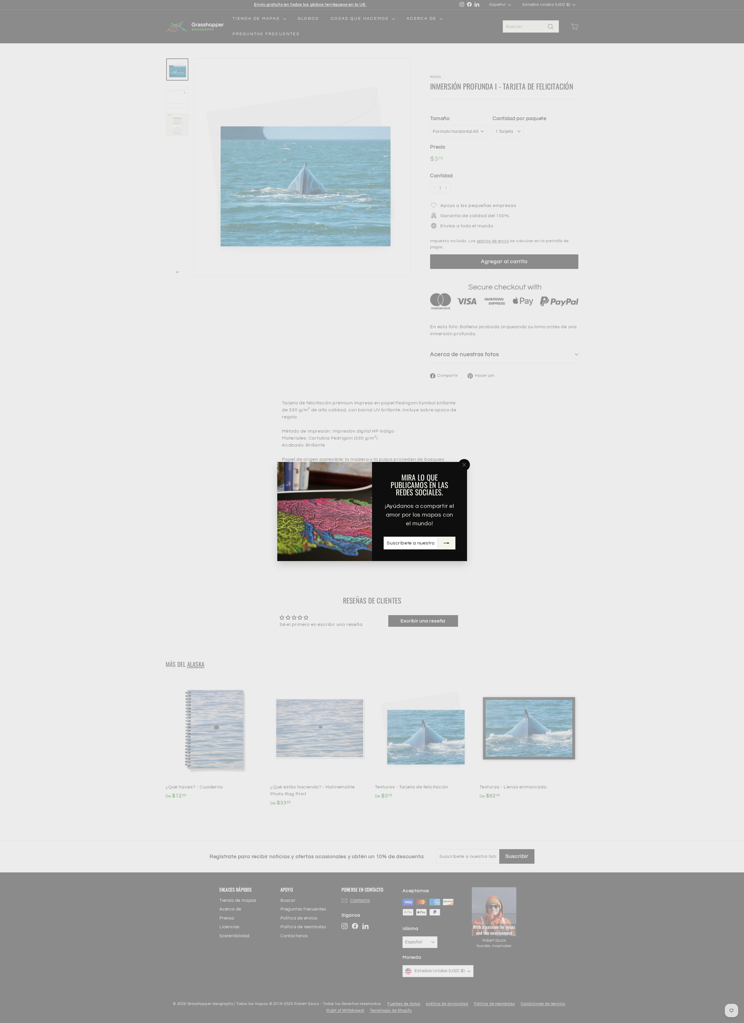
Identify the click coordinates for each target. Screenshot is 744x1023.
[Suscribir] (446, 543)
